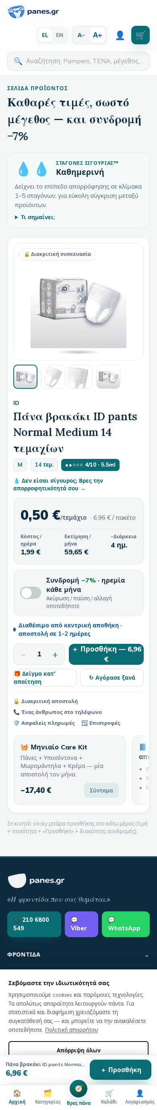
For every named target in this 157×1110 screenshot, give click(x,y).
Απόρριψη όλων (79, 1050)
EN (59, 34)
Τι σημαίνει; (38, 217)
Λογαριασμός (140, 1097)
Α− (81, 35)
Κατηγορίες (48, 1097)
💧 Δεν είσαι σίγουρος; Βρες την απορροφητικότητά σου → (58, 484)
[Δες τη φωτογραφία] (25, 377)
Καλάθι (109, 1097)
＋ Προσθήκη (120, 1070)
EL (45, 34)
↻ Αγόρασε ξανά (112, 677)
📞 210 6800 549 (31, 924)
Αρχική (17, 1097)
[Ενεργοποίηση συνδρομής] (30, 593)
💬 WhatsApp (124, 924)
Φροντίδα (78, 954)
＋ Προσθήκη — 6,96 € (106, 654)
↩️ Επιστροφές (100, 723)
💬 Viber (79, 924)
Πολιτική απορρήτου (71, 1029)
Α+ (97, 34)
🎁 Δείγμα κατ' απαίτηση (35, 677)
